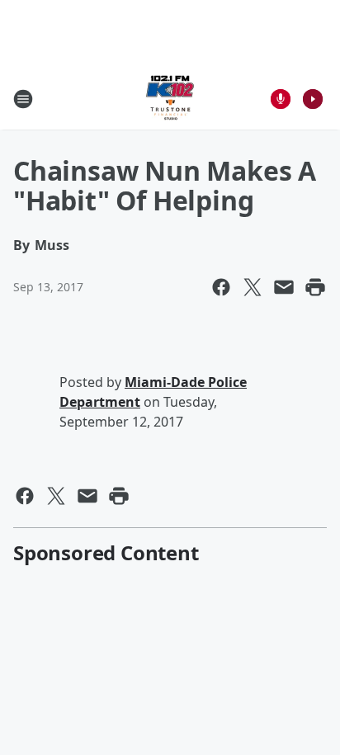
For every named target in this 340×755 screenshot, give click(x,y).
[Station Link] (170, 98)
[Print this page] (315, 287)
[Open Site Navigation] (23, 99)
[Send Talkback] (280, 99)
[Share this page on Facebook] (221, 287)
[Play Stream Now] (313, 99)
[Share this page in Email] (283, 287)
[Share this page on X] (252, 287)
